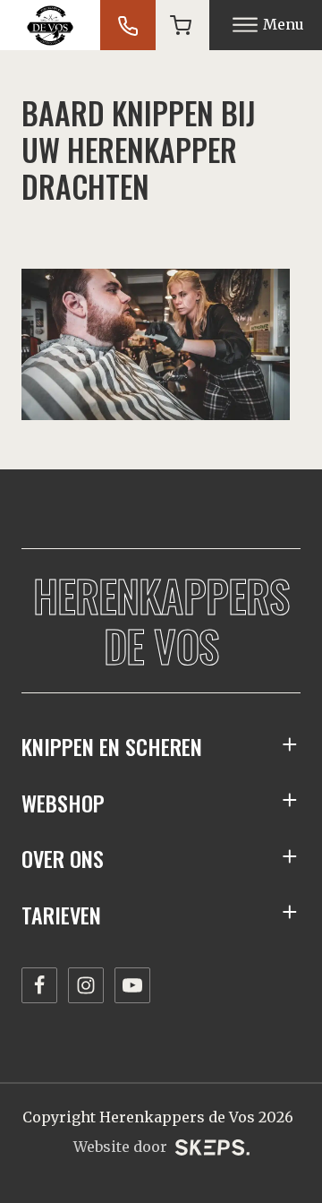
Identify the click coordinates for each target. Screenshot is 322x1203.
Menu (283, 24)
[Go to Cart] (180, 25)
